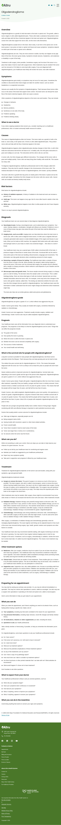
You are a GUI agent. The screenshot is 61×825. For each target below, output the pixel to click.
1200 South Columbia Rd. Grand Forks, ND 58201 (10, 732)
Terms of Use (5, 715)
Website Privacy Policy (7, 810)
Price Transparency (6, 816)
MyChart (3, 752)
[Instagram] (12, 741)
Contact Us (4, 771)
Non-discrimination (6, 800)
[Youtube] (17, 741)
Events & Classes (5, 762)
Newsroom (4, 779)
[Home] (49, 5)
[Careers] (52, 5)
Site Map (3, 807)
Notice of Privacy (5, 813)
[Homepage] (5, 728)
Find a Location (5, 759)
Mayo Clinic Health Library (7, 781)
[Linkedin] (7, 741)
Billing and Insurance (6, 754)
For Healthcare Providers (7, 784)
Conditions (5, 15)
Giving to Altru (4, 776)
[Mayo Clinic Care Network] (30, 791)
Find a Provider (5, 757)
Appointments (4, 749)
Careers (3, 774)
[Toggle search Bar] (54, 5)
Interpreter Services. (6, 804)
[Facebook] (2, 741)
